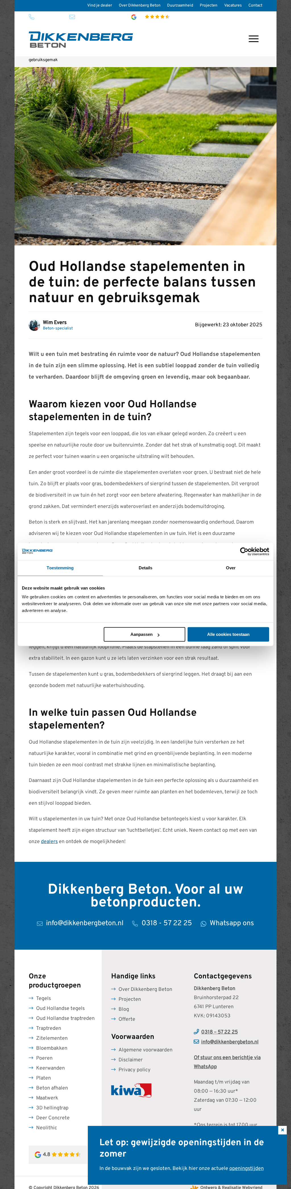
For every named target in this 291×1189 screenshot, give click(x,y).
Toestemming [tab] (60, 567)
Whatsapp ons (232, 923)
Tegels (43, 998)
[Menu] (253, 39)
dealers (49, 842)
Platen (43, 1078)
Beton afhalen (52, 1088)
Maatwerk (47, 1098)
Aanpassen (141, 634)
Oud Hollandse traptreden (65, 1018)
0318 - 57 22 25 (49, 16)
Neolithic (46, 1128)
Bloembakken (51, 1048)
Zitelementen (52, 1038)
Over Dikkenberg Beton (140, 5)
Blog (124, 1009)
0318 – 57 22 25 (219, 1032)
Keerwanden (50, 1068)
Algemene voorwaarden (145, 1050)
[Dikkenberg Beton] (81, 39)
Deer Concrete (53, 1118)
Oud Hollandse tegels (60, 1008)
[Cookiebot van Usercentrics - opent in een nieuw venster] (244, 551)
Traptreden (48, 1028)
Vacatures (233, 5)
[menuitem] (99, 5)
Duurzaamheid (180, 5)
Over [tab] (231, 567)
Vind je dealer (99, 5)
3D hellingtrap (52, 1108)
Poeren (44, 1058)
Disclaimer (131, 1060)
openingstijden (246, 1168)
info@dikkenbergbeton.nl (98, 16)
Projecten (208, 5)
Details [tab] (146, 567)
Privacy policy (135, 1070)
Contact (255, 5)
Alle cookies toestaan (228, 634)
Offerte (127, 1019)
